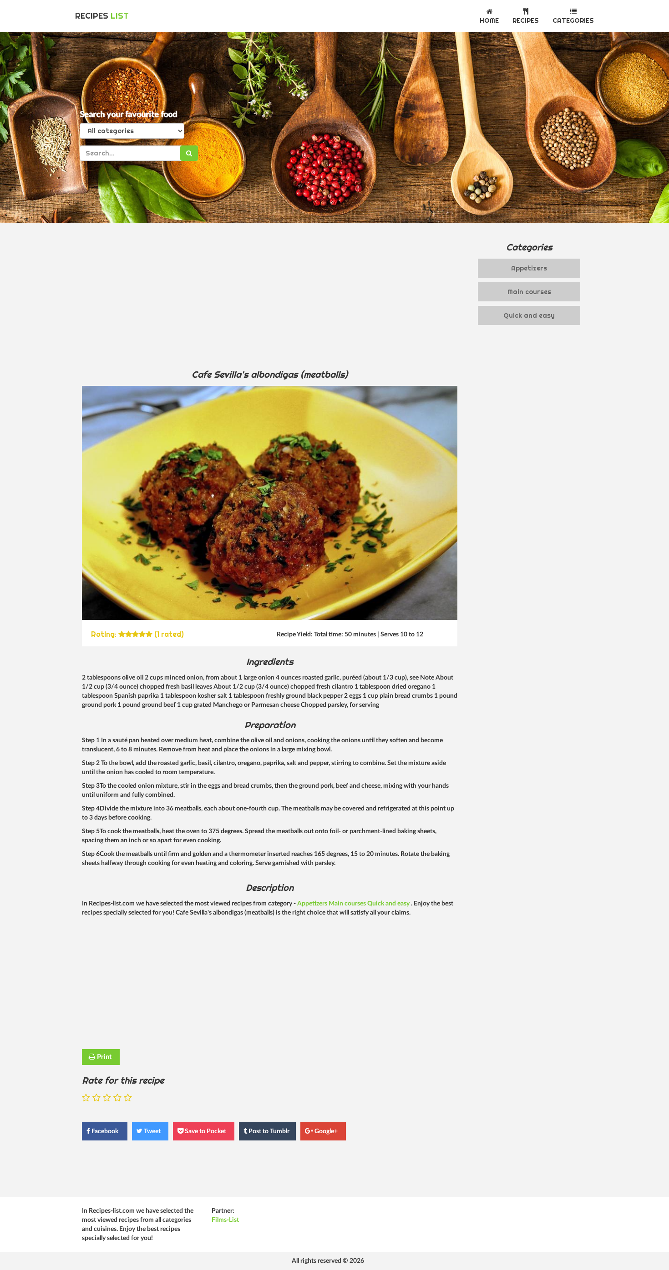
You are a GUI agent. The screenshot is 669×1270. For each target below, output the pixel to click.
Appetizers (313, 903)
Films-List (225, 1220)
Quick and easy (389, 903)
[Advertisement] (269, 295)
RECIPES (102, 15)
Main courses (348, 903)
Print (103, 1057)
